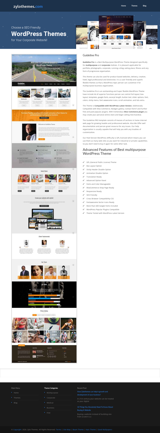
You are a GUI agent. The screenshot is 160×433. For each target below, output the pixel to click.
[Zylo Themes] (28, 9)
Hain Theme (91, 429)
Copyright (17, 429)
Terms (58, 429)
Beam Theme (78, 429)
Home (123, 6)
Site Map (67, 429)
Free (48, 413)
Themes (134, 6)
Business (50, 408)
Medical (50, 403)
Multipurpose (52, 393)
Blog (144, 6)
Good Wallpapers (105, 429)
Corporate (51, 398)
